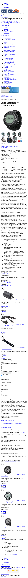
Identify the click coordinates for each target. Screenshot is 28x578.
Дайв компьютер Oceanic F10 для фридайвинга (13, 501)
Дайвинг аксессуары (9, 71)
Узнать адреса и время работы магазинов (11, 22)
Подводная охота (8, 82)
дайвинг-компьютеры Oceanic (12, 461)
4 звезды (6, 423)
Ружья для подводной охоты (11, 64)
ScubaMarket (7, 281)
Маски (5, 42)
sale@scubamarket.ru (6, 285)
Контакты (6, 7)
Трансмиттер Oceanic (21, 299)
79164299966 (22, 432)
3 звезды (11, 423)
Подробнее (3, 93)
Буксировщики (7, 70)
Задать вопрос (4, 147)
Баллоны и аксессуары (9, 50)
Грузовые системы (8, 66)
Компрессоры (7, 69)
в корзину (3, 311)
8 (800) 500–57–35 (14, 21)
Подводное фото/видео (9, 74)
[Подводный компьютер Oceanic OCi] (12, 131)
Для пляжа (6, 77)
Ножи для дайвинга (9, 62)
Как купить (6, 4)
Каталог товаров (5, 35)
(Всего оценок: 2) (5, 146)
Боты (5, 55)
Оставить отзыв (14, 146)
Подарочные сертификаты (10, 79)
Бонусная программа (6, 86)
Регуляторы (6, 47)
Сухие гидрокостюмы (9, 39)
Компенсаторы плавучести (10, 48)
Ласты (5, 40)
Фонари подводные (9, 51)
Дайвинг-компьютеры (9, 46)
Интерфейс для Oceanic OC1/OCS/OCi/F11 (12, 325)
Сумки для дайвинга (9, 58)
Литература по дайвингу (10, 73)
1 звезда (20, 423)
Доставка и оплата (8, 5)
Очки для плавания (8, 59)
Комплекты (6, 81)
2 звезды (16, 423)
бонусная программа (12, 554)
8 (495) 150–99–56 (5, 21)
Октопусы (6, 52)
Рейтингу (5, 420)
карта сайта (3, 576)
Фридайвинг (7, 83)
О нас (5, 1)
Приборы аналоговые (9, 54)
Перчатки (6, 56)
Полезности (11, 420)
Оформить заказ (5, 25)
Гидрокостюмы (7, 38)
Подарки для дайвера (9, 78)
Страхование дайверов (9, 60)
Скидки (6, 3)
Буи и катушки (7, 63)
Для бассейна (7, 75)
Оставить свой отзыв (6, 373)
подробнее (3, 308)
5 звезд (2, 423)
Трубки (5, 43)
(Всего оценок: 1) (5, 306)
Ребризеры (6, 67)
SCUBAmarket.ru (5, 574)
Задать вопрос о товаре (6, 427)
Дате (2, 420)
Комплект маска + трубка (10, 44)
